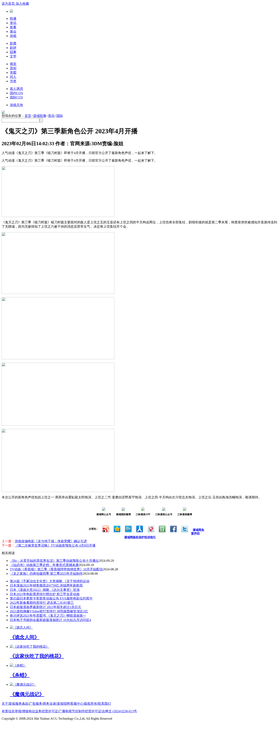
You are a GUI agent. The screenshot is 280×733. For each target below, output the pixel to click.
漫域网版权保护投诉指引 (140, 537)
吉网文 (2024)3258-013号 (119, 711)
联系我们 (104, 703)
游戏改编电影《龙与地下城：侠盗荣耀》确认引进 (51, 541)
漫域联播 (39, 116)
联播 (13, 18)
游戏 (13, 36)
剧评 (13, 47)
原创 (13, 68)
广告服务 (35, 703)
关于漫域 (8, 703)
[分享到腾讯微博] (128, 528)
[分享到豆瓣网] (162, 528)
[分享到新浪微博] (105, 528)
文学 (13, 56)
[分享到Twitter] (184, 528)
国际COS (16, 97)
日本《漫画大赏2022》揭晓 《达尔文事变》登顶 (45, 589)
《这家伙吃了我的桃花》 (37, 656)
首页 (28, 116)
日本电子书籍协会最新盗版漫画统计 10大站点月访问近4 (50, 620)
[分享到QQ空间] (117, 528)
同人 (13, 77)
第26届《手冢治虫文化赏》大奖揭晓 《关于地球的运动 (49, 581)
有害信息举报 (11, 711)
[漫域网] (11, 11)
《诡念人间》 (24, 637)
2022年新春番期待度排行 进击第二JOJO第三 (42, 602)
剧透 (13, 43)
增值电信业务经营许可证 (40, 711)
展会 (13, 31)
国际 (59, 116)
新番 (13, 27)
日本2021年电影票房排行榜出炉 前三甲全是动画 (45, 594)
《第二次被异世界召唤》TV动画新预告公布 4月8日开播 (55, 545)
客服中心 (76, 703)
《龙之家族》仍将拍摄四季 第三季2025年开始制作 (46, 573)
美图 (13, 72)
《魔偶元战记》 (27, 694)
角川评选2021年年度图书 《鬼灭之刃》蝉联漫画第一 (48, 615)
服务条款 (21, 703)
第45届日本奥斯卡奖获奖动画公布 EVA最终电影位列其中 (51, 598)
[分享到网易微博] (150, 528)
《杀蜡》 (20, 675)
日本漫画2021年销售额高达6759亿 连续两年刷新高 (46, 585)
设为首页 (8, 3)
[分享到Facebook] (173, 528)
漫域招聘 (63, 703)
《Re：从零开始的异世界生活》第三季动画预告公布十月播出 (54, 560)
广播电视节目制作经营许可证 (80, 711)
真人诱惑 (16, 88)
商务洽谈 (49, 703)
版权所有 (90, 703)
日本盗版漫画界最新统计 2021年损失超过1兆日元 (45, 607)
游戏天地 (16, 105)
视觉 (13, 64)
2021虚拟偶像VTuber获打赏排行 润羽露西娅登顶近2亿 (49, 611)
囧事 (13, 52)
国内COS (16, 93)
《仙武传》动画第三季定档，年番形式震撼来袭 (44, 565)
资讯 (13, 23)
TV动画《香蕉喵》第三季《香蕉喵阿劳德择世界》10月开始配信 (56, 569)
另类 (13, 81)
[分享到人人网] (139, 528)
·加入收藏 (22, 3)
